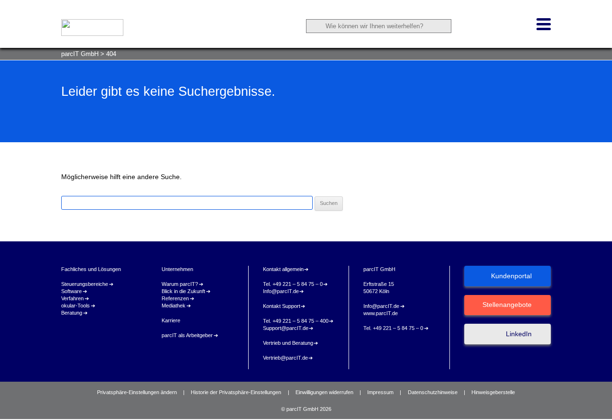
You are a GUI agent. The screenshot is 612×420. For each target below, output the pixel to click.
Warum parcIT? (180, 284)
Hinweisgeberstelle (493, 392)
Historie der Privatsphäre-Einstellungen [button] (236, 392)
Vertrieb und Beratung (288, 343)
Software (71, 291)
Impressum (380, 392)
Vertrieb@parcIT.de (285, 358)
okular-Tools (75, 305)
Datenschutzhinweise (433, 392)
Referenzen (175, 298)
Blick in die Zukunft (183, 291)
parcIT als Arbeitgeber (187, 335)
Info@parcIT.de (281, 291)
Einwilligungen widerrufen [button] (324, 392)
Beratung (71, 313)
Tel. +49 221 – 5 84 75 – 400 (295, 321)
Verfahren (72, 298)
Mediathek (174, 305)
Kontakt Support (281, 306)
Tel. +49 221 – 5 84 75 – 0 (293, 284)
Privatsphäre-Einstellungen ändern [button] (137, 392)
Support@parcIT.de (285, 328)
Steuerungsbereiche (84, 284)
